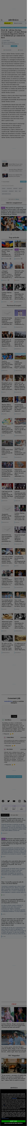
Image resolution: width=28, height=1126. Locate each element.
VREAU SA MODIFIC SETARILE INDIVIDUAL (13, 1123)
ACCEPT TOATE (13, 1121)
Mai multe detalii (14, 1098)
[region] (13, 1107)
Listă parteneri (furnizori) (5, 1118)
